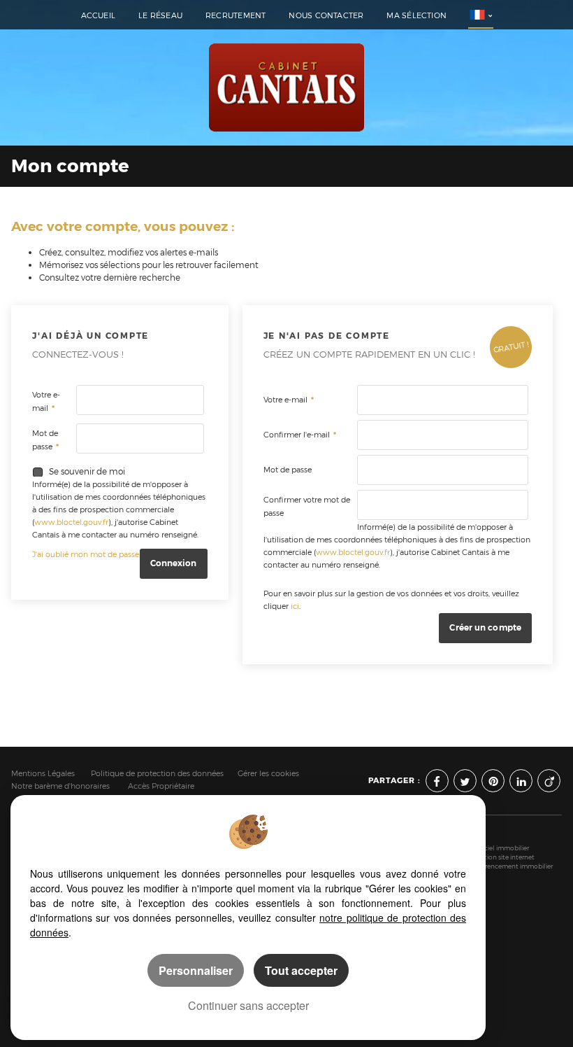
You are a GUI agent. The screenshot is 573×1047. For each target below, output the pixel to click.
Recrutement (235, 15)
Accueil (98, 15)
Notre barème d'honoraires (61, 786)
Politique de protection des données (157, 773)
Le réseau (160, 15)
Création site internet (503, 857)
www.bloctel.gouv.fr (71, 522)
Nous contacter (326, 15)
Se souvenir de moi (87, 472)
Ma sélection (416, 15)
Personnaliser (196, 970)
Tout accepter (301, 970)
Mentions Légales (43, 773)
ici (295, 606)
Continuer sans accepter (248, 1005)
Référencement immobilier (512, 866)
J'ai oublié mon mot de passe (85, 554)
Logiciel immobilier (500, 848)
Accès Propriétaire (161, 786)
